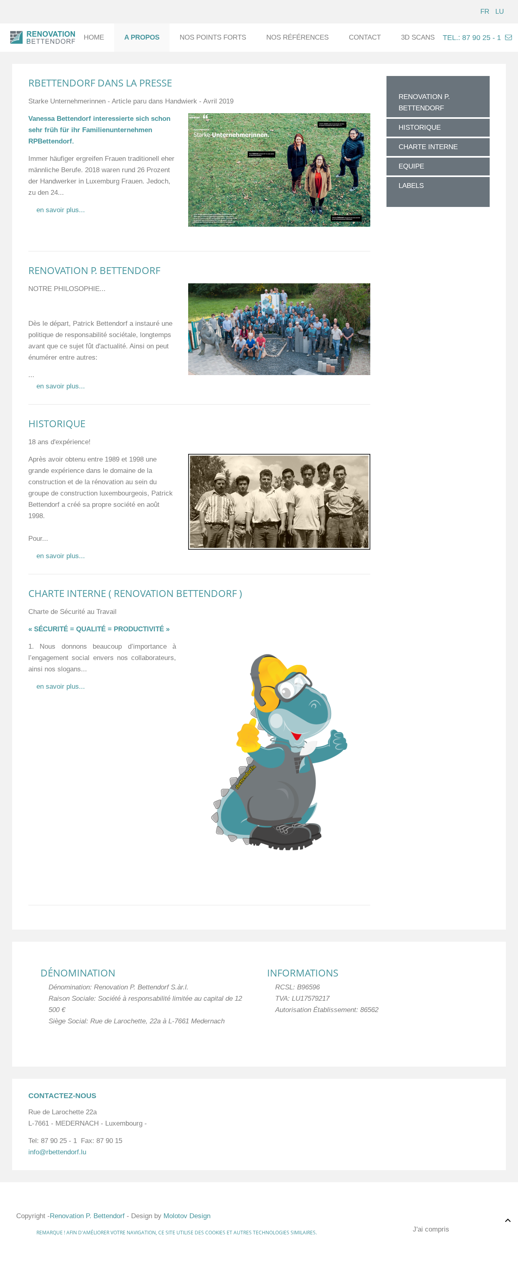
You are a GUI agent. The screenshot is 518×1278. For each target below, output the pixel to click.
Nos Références (297, 37)
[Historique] (279, 501)
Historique (56, 423)
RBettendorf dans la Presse (100, 82)
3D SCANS (418, 37)
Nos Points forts (213, 37)
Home (94, 37)
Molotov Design (186, 1216)
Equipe (411, 166)
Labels (411, 186)
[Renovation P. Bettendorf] (279, 329)
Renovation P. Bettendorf (94, 270)
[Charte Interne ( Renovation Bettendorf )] (279, 751)
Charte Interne (428, 147)
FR (485, 11)
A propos (141, 37)
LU (499, 11)
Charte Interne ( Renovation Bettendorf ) (135, 593)
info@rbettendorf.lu (57, 1152)
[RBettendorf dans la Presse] (279, 169)
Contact (365, 37)
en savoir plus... (60, 210)
